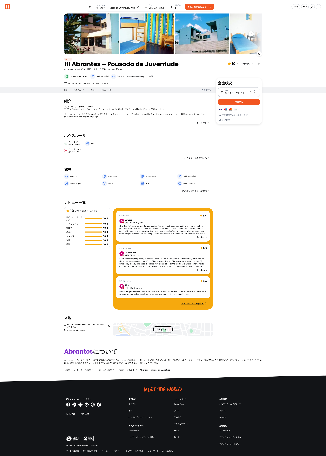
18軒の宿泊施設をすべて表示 (139, 76)
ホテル (131, 411)
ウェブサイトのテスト (135, 451)
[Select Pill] (312, 6)
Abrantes (68, 69)
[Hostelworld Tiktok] (99, 405)
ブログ (176, 411)
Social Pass (179, 404)
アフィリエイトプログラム (230, 437)
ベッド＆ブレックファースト (140, 417)
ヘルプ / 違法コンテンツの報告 (141, 437)
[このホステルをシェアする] (259, 53)
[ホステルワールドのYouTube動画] (87, 405)
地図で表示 (92, 69)
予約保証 (177, 417)
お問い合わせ (134, 430)
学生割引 (177, 437)
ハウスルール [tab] (79, 90)
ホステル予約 (224, 430)
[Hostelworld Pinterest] (93, 405)
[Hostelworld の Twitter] (74, 405)
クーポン (104, 451)
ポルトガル (79, 69)
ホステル (68, 59)
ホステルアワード (181, 424)
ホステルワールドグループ (230, 404)
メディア (223, 411)
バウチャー (117, 451)
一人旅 (176, 430)
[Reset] (138, 7)
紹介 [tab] (66, 90)
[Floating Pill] (251, 33)
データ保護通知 (72, 451)
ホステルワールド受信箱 (229, 444)
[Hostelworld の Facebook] (68, 405)
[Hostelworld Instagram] (80, 405)
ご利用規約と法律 (90, 451)
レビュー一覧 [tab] (105, 90)
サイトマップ (153, 451)
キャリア (223, 417)
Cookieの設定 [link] (168, 451)
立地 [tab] (92, 90)
